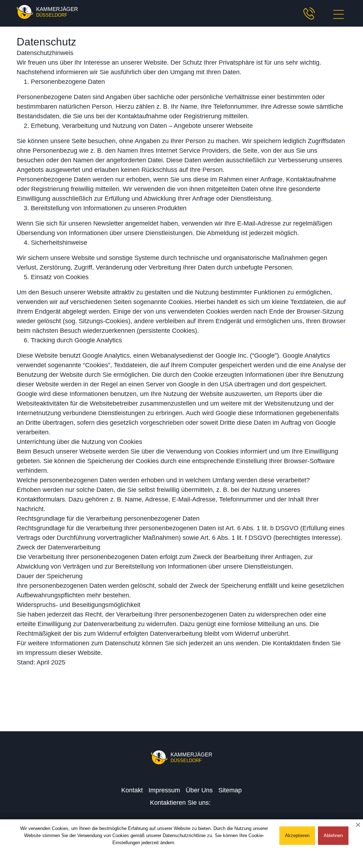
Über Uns (199, 790)
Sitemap (230, 790)
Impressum (164, 790)
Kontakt (132, 790)
